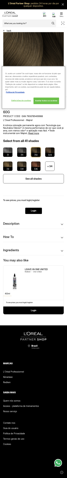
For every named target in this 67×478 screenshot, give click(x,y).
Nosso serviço (10, 411)
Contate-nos (9, 423)
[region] (33, 87)
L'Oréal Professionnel (13, 371)
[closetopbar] (63, 5)
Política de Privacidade (14, 433)
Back (8, 30)
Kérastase (8, 377)
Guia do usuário (10, 428)
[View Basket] (53, 16)
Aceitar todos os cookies (46, 101)
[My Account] (44, 15)
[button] (33, 224)
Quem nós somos (11, 400)
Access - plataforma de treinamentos (21, 406)
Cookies (7, 444)
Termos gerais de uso (13, 438)
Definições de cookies (21, 100)
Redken (7, 382)
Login (33, 210)
